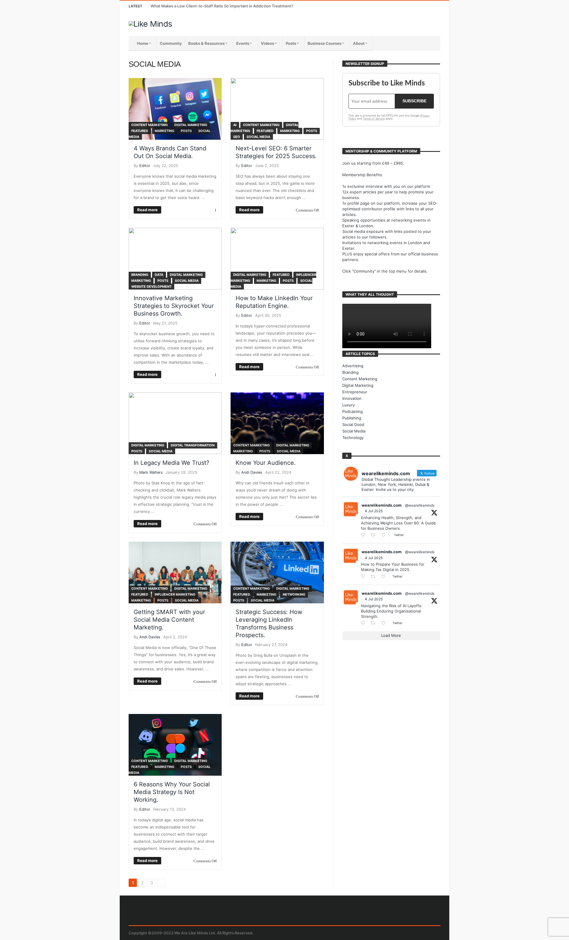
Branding (139, 275)
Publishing (351, 418)
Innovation (352, 398)
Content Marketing (149, 125)
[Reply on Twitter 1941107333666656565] (364, 535)
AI (234, 125)
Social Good (353, 424)
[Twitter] (402, 6)
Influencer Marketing (175, 594)
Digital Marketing (190, 125)
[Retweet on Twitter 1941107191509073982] (374, 576)
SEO (236, 137)
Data (159, 275)
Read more (147, 209)
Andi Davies (251, 472)
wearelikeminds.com (382, 505)
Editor (144, 165)
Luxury (348, 405)
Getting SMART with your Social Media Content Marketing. (169, 619)
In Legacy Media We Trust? (171, 462)
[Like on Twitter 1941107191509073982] (385, 576)
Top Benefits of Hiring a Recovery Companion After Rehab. (204, 6)
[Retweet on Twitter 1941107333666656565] (374, 535)
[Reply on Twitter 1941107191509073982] (364, 576)
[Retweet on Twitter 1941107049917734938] (374, 623)
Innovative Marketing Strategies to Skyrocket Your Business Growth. (174, 306)
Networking (294, 594)
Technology (353, 437)
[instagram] (423, 6)
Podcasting (352, 411)
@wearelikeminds (419, 505)
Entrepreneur (354, 391)
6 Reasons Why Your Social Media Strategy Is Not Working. (172, 792)
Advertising (352, 365)
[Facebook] (391, 6)
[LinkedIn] (412, 6)
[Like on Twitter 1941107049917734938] (385, 623)
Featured (139, 131)
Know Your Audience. (266, 462)
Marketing (164, 131)
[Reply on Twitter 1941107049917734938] (364, 623)
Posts (186, 131)
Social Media (258, 137)
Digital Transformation (193, 445)
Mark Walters (151, 472)
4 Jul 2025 (374, 511)
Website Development (151, 286)
